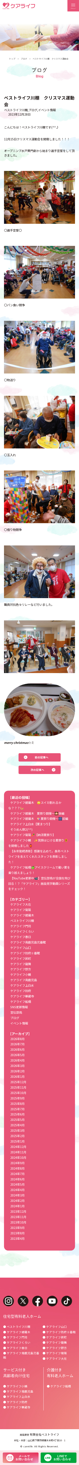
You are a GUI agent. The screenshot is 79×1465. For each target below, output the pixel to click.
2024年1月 (17, 1206)
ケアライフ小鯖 (20, 974)
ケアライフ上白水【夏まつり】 (31, 824)
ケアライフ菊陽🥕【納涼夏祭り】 (32, 835)
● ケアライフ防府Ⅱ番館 (59, 1332)
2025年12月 (18, 1082)
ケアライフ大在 (20, 904)
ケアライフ (19, 6)
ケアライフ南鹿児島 (23, 980)
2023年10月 (18, 1222)
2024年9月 (17, 1163)
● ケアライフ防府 (15, 1402)
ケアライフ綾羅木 (22, 915)
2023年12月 (18, 1211)
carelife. (28, 1446)
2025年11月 (18, 1087)
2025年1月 (17, 1141)
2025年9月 (17, 1098)
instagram (8, 1301)
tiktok (66, 1301)
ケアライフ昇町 (20, 958)
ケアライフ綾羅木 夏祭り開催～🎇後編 (37, 813)
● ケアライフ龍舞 (55, 1342)
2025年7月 (17, 1109)
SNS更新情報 (19, 1007)
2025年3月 (17, 1130)
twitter (23, 1301)
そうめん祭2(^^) (21, 829)
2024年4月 (17, 1189)
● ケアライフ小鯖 (15, 1386)
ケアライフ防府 (20, 990)
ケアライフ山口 (20, 947)
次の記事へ (37, 770)
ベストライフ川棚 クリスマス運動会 (50, 58)
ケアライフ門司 (20, 926)
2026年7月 (17, 1044)
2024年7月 (17, 1173)
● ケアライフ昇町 (55, 1337)
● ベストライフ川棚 (16, 1326)
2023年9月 (17, 1227)
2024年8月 (17, 1168)
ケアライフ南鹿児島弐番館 (28, 942)
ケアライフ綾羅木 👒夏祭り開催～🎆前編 (39, 818)
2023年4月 (17, 1238)
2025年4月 (17, 1125)
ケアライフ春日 (20, 937)
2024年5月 (17, 1184)
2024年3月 (17, 1195)
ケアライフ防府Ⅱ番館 (25, 953)
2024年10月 (18, 1157)
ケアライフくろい (22, 931)
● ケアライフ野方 (55, 1348)
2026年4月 (17, 1060)
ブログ (24, 58)
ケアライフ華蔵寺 (22, 996)
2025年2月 (17, 1136)
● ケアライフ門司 (15, 1337)
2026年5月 (17, 1055)
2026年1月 (17, 1076)
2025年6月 (17, 1114)
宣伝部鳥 (16, 1012)
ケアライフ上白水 (22, 985)
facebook (37, 1301)
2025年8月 (17, 1103)
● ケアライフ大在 (55, 1358)
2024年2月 (17, 1200)
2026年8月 (17, 1039)
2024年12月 (18, 1146)
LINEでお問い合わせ (58, 1458)
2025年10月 (18, 1092)
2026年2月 (17, 1071)
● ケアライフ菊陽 (55, 1353)
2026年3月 (17, 1065)
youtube (52, 1301)
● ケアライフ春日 (15, 1348)
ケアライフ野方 (20, 969)
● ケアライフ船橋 (59, 1386)
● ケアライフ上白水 (16, 1396)
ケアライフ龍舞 (20, 964)
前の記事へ (41, 757)
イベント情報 (47, 110)
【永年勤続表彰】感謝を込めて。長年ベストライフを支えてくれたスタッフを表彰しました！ (38, 856)
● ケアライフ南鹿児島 (18, 1391)
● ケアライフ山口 (55, 1326)
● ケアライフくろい (16, 1342)
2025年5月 (17, 1119)
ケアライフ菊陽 (20, 909)
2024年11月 (18, 1152)
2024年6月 (17, 1179)
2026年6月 (17, 1049)
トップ (12, 58)
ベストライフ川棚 (16, 110)
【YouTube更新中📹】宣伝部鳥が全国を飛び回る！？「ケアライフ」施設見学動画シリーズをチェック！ (39, 883)
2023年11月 (18, 1217)
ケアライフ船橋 (20, 1001)
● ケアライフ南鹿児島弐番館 (21, 1355)
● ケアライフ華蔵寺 (16, 1407)
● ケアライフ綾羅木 (16, 1332)
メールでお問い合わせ (21, 1458)
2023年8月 (17, 1233)
